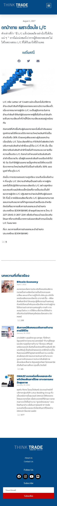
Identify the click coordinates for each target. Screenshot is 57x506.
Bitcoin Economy (27, 282)
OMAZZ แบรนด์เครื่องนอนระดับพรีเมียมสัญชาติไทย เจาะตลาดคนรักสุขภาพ (35, 379)
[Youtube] (31, 476)
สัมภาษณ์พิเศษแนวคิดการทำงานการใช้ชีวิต (35, 329)
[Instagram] (25, 476)
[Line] (38, 476)
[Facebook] (19, 476)
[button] (48, 5)
